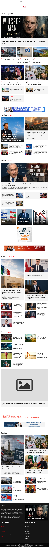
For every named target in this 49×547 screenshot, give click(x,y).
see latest (10, 115)
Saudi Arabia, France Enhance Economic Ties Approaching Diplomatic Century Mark (8, 203)
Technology (28, 533)
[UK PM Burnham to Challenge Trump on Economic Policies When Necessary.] (6, 306)
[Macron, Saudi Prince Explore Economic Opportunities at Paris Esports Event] (12, 72)
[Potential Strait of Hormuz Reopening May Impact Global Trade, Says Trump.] (19, 195)
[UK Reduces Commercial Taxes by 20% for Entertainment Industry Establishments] (28, 146)
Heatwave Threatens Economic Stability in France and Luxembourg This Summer (16, 146)
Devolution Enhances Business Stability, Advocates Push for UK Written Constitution (35, 276)
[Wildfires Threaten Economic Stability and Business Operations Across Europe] (36, 123)
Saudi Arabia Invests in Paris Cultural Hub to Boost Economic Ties (16, 90)
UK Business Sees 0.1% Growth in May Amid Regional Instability (18, 489)
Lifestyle (27, 531)
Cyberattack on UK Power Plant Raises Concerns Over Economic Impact (15, 99)
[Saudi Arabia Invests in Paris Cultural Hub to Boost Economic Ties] (5, 90)
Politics (27, 528)
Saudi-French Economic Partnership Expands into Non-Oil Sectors (39, 90)
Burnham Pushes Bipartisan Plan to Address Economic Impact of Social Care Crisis (36, 297)
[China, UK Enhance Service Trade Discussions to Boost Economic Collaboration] (6, 497)
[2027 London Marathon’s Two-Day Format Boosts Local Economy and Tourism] (30, 355)
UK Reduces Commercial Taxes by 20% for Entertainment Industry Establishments (40, 146)
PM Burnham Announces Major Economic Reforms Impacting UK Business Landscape (42, 314)
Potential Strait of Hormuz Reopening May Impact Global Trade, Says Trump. (8, 195)
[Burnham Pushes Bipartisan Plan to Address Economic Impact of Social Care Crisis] (36, 287)
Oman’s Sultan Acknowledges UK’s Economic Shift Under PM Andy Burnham (16, 152)
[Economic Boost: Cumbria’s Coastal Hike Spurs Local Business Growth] (40, 52)
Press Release (28, 536)
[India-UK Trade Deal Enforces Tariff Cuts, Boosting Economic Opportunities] (30, 480)
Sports (3, 332)
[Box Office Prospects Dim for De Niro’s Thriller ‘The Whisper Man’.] (24, 31)
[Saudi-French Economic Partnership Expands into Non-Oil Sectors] (29, 90)
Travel (27, 540)
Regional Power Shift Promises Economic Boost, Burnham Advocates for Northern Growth (42, 306)
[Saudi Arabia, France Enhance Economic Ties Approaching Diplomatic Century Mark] (19, 203)
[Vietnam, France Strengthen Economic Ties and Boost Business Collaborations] (30, 489)
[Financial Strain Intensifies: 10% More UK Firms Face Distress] (8, 52)
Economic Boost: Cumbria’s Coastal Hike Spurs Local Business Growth (39, 61)
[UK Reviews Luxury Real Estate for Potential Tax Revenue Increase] (36, 72)
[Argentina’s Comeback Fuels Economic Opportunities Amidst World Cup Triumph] (6, 346)
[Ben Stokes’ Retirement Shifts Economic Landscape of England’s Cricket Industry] (6, 355)
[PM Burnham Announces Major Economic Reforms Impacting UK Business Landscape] (30, 314)
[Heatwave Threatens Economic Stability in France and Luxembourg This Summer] (4, 146)
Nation (27, 529)
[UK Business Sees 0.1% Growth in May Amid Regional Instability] (6, 489)
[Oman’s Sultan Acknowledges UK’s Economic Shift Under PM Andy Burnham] (4, 152)
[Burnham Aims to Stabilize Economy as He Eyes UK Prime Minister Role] (6, 323)
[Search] (45, 7)
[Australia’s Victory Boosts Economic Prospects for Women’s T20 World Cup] (24, 388)
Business (4, 433)
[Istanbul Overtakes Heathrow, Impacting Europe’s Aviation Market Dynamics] (6, 480)
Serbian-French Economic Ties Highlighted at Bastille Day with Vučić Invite (40, 152)
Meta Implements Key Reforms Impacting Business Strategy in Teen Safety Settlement (24, 61)
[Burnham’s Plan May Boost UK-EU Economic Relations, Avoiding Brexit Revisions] (6, 314)
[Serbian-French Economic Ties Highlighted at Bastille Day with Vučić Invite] (28, 152)
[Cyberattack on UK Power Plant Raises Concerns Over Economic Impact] (5, 98)
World (27, 538)
